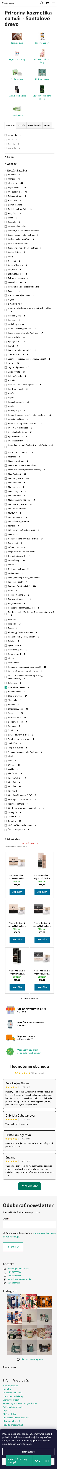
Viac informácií (24, 1444)
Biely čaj (14, 213)
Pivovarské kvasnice (19, 599)
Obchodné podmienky (13, 1396)
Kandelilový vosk (18, 389)
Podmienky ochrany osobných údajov (20, 1403)
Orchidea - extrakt (18, 569)
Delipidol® (14, 269)
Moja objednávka (10, 1385)
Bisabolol (14, 222)
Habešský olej (16, 315)
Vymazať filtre (28, 843)
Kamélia (13, 380)
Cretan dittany (16, 252)
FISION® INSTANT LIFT (20, 282)
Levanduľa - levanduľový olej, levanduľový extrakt (30, 447)
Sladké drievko (17, 696)
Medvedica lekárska (19, 508)
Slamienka (14, 700)
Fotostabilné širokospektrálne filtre (26, 286)
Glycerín (14, 299)
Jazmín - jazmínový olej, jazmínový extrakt (29, 359)
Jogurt (13, 363)
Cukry (12, 256)
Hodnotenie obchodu (29, 1066)
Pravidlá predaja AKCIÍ (13, 1424)
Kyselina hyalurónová (20, 432)
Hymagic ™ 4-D (16, 341)
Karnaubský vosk (18, 402)
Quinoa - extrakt (17, 645)
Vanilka (13, 769)
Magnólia (14, 456)
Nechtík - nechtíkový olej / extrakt (25, 538)
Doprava (7, 1410)
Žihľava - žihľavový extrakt (22, 825)
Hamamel (14, 320)
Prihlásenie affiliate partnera (16, 1417)
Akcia (12, 139)
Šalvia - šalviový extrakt (20, 734)
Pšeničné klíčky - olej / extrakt (23, 636)
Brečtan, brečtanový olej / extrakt (25, 230)
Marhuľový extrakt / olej (20, 478)
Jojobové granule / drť (20, 367)
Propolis (14, 623)
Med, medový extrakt (19, 504)
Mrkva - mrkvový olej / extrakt (23, 530)
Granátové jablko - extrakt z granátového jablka (29, 310)
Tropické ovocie (17, 747)
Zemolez (14, 821)
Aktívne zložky (9, 1414)
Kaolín (13, 393)
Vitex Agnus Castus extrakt (22, 799)
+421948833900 (14, 1272)
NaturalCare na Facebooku (19, 1279)
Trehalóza (14, 743)
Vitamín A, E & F (17, 778)
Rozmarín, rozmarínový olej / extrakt (27, 667)
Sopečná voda (17, 717)
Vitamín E (14, 786)
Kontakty (7, 1389)
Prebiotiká (14, 619)
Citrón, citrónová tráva (20, 243)
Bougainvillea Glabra (19, 226)
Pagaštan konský (17, 582)
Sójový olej (15, 713)
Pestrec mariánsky (18, 594)
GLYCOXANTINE (17, 304)
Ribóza (13, 658)
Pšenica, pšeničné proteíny (22, 632)
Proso (13, 628)
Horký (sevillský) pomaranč (22, 328)
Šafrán (13, 730)
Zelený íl (14, 816)
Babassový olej (17, 196)
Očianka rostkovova (19, 547)
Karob (13, 406)
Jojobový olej (16, 371)
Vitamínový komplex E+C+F (22, 795)
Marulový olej (16, 487)
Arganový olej (17, 187)
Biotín (12, 217)
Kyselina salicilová (18, 440)
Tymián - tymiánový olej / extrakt (25, 752)
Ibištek (13, 346)
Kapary (13, 397)
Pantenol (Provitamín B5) (22, 586)
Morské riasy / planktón (20, 521)
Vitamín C (14, 782)
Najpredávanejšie (34, 125)
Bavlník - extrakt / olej (19, 209)
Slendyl (13, 704)
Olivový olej (16, 560)
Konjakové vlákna (18, 419)
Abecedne (47, 125)
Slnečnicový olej (18, 708)
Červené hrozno (17, 265)
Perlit (12, 590)
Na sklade (14, 135)
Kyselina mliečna (17, 436)
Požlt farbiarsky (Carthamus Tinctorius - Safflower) (31, 614)
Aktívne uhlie (16, 174)
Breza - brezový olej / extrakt (23, 235)
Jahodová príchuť (18, 354)
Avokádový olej (17, 191)
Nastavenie (28, 1451)
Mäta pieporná (16, 495)
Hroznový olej (16, 337)
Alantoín (14, 178)
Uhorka (13, 756)
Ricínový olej (16, 662)
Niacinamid (15, 543)
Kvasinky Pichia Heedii (20, 427)
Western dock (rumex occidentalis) (26, 808)
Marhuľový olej (16, 482)
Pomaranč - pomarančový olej (23, 607)
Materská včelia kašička (21, 500)
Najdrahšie (21, 125)
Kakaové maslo (17, 376)
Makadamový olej (18, 461)
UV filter (14, 765)
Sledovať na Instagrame (32, 1359)
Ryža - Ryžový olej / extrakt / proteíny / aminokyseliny (25, 677)
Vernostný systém (11, 1399)
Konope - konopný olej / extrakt (25, 423)
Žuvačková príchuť (18, 829)
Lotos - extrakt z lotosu (20, 452)
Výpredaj (14, 148)
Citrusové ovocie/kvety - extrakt (24, 248)
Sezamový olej (16, 691)
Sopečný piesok (17, 721)
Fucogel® (14, 291)
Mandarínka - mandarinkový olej (24, 465)
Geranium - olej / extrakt (21, 295)
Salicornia (14, 683)
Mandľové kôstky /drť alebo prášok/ (26, 469)
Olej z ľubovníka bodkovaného (23, 551)
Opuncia (14, 564)
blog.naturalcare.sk (11, 1421)
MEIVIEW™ (14, 512)
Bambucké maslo (18, 204)
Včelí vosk (15, 773)
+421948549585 (14, 1275)
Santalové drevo (18, 687)
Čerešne (14, 260)
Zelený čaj (14, 812)
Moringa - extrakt (17, 517)
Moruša (13, 525)
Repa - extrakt (16, 654)
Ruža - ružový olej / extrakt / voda (25, 671)
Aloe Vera (15, 183)
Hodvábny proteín (18, 324)
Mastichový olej (17, 491)
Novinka (13, 144)
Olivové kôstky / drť (19, 556)
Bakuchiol (14, 200)
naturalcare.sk (14, 1282)
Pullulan (13, 641)
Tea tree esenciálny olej (21, 739)
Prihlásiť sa (13, 1246)
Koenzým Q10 (16, 410)
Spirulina (14, 726)
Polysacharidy (16, 603)
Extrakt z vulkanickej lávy (21, 278)
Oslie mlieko (16, 573)
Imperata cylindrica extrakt (22, 350)
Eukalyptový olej (17, 273)
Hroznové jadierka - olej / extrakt (25, 333)
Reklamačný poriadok (13, 1407)
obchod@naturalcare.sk (18, 1268)
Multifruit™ (14, 534)
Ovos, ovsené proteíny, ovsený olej (27, 577)
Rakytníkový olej (17, 649)
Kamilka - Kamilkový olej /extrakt (24, 384)
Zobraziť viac (29, 1186)
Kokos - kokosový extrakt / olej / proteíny (29, 415)
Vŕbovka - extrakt (18, 803)
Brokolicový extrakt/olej (21, 239)
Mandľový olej (17, 474)
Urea (12, 760)
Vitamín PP (14, 791)
